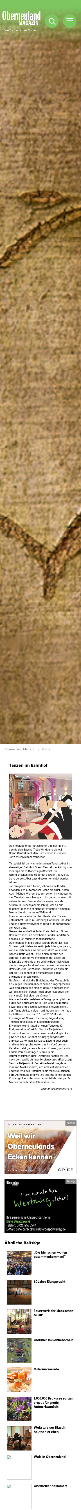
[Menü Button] (69, 21)
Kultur (46, 749)
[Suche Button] (51, 21)
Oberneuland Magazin (19, 749)
